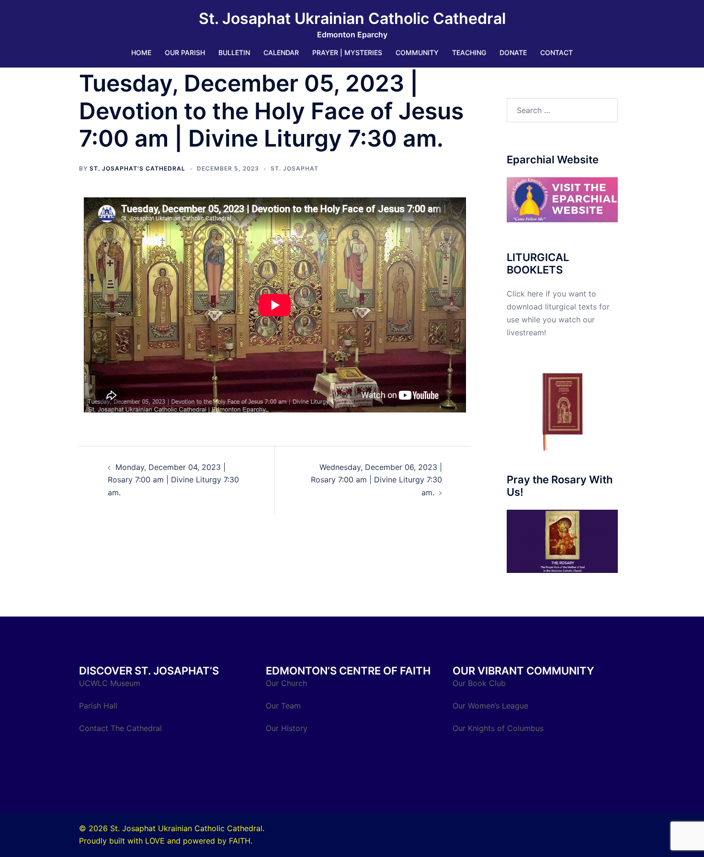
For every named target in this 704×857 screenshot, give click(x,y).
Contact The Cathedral (120, 728)
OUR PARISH (185, 52)
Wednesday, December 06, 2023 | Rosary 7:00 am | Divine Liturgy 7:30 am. (376, 480)
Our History (286, 728)
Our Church (286, 683)
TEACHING (469, 52)
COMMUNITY (417, 52)
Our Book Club (479, 683)
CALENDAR (281, 52)
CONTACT (556, 52)
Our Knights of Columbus (499, 728)
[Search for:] (562, 110)
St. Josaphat (294, 168)
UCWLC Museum (111, 683)
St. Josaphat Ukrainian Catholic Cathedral (352, 18)
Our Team (283, 705)
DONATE (513, 52)
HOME (141, 52)
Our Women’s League (492, 705)
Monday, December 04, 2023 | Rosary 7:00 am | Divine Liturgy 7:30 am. (173, 480)
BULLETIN (234, 52)
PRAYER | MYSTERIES (347, 52)
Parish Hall (99, 705)
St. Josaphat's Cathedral (137, 168)
